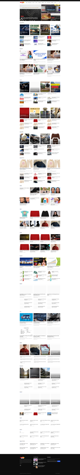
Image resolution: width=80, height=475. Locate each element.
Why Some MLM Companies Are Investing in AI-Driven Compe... (26, 322)
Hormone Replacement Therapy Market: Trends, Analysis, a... (53, 267)
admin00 (34, 74)
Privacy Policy (23, 0)
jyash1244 (42, 354)
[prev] (20, 12)
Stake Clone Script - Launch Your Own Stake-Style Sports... (44, 251)
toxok (20, 143)
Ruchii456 (52, 354)
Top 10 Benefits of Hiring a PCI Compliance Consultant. (26, 336)
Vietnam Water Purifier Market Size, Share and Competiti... (42, 278)
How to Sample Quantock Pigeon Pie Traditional (55, 432)
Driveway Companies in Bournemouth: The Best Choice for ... (35, 376)
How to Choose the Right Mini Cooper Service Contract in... (28, 149)
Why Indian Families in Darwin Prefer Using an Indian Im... (35, 90)
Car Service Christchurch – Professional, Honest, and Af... (27, 153)
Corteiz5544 (39, 174)
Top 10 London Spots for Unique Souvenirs (34, 420)
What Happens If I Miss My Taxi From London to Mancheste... (56, 101)
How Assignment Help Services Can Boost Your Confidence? (26, 59)
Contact (20, 0)
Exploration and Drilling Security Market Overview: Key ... (27, 278)
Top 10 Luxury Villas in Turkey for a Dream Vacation (55, 409)
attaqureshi (39, 384)
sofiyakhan (48, 323)
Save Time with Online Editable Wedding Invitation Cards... (45, 353)
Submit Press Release (32, 0)
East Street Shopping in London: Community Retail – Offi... (34, 448)
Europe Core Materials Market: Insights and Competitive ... (42, 275)
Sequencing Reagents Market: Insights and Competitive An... (56, 278)
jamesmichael (21, 242)
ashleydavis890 (41, 205)
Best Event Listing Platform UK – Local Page (28, 36)
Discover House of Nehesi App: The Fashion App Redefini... (45, 19)
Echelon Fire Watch (43, 402)
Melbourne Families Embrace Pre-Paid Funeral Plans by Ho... (56, 40)
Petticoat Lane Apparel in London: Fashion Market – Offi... (24, 448)
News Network (28, 0)
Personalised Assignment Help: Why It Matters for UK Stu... (39, 73)
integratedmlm (21, 323)
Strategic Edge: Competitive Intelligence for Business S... (24, 188)
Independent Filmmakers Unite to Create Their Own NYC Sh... (41, 40)
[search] (59, 2)
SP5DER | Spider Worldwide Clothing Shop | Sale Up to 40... (56, 119)
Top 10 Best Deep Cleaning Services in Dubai (28, 413)
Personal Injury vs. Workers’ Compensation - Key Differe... (23, 227)
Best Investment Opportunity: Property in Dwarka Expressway (55, 376)
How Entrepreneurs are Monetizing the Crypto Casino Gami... (55, 241)
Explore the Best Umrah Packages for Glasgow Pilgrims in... (56, 97)
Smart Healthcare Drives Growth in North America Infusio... (54, 356)
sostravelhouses (42, 91)
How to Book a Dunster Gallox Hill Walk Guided (45, 432)
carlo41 (20, 74)
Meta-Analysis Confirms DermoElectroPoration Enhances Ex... (42, 43)
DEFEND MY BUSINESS (22, 337)
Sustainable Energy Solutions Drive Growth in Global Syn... (54, 361)
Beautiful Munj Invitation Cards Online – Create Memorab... (42, 405)
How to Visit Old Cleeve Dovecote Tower (24, 436)
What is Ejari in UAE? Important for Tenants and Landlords (28, 383)
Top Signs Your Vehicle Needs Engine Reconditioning (42, 145)
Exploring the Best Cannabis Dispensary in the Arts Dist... (55, 413)
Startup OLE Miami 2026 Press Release (56, 36)
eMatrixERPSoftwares (49, 337)
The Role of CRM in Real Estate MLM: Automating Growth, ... (39, 322)
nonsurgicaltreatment (53, 195)
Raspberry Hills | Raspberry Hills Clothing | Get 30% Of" (54, 251)
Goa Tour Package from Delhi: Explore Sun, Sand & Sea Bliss (42, 93)
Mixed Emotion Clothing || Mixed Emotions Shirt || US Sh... (41, 306)
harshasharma (25, 272)
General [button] (52, 2)
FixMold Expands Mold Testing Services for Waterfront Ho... (27, 40)
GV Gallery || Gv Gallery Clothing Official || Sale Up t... (41, 180)
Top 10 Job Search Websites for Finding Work (45, 420)
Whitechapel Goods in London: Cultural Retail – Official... (55, 448)
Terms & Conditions (58, 473)
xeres (47, 74)
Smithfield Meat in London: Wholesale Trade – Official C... (44, 444)
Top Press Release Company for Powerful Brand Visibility (55, 43)
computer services (33, 402)
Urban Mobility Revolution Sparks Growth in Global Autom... (54, 353)
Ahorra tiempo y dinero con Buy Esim (28, 93)
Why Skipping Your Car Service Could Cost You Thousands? (39, 149)
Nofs (51, 143)
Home (26, 2)
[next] (40, 12)
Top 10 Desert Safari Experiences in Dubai (28, 101)
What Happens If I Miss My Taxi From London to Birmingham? (42, 101)
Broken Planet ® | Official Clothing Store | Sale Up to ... (28, 119)
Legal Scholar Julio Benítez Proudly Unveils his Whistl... (55, 19)
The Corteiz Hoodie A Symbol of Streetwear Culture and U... (41, 127)
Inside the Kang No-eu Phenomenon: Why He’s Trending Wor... (28, 177)
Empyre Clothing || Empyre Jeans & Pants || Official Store (42, 123)
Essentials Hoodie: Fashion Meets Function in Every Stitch (44, 217)
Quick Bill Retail (52, 403)
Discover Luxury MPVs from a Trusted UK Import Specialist (34, 142)
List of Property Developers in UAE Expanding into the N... (45, 376)
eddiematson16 (42, 377)
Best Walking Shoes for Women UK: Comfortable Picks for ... (44, 194)
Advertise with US (39, 0)
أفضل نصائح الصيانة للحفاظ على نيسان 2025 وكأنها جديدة (44, 142)
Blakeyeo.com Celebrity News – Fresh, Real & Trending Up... (41, 466)
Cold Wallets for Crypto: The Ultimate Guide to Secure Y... (25, 294)
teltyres (34, 150)
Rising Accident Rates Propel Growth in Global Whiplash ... (40, 356)
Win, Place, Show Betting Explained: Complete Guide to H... (45, 33)
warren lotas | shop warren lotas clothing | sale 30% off (24, 402)
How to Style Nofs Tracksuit (55, 142)
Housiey (52, 384)
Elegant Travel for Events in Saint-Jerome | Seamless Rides (24, 90)
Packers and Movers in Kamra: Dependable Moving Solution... (27, 97)
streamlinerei (25, 384)
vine (20, 91)
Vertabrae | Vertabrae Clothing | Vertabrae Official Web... (23, 217)
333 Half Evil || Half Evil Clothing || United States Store (55, 299)
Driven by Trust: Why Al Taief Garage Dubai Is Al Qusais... (28, 145)
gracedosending (31, 199)
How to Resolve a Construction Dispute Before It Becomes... (35, 227)
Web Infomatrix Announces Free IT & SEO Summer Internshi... (54, 33)
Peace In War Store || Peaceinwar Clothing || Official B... (24, 116)
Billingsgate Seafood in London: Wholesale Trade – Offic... (34, 444)
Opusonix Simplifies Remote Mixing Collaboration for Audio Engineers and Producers (50, 11)
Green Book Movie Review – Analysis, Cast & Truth (34, 33)
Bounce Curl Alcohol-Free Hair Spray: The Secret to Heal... (35, 116)
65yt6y (24, 98)
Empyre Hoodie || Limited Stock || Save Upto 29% (55, 116)
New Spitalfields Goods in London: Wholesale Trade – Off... (55, 444)
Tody (30, 195)
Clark (24, 410)
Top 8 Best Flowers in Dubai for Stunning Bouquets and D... (27, 409)
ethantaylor (21, 189)
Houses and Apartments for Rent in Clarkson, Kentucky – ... (55, 379)
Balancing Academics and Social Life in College (39, 59)
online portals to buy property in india (24, 379)
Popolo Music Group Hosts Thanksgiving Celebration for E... (27, 43)
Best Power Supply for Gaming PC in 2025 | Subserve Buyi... (42, 462)
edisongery (41, 252)
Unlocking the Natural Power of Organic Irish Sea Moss (45, 204)
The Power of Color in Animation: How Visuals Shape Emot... (56, 173)
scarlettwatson (32, 91)
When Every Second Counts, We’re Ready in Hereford (55, 204)
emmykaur (25, 174)
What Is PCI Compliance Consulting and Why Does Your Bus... (39, 336)
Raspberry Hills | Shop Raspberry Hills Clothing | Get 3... (55, 227)
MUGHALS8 (52, 252)
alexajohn (53, 174)
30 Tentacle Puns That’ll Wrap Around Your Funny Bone (42, 173)
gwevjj (20, 403)
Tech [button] (45, 2)
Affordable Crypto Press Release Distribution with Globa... (23, 33)
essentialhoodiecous (40, 272)
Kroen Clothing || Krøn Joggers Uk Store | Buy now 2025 (55, 127)
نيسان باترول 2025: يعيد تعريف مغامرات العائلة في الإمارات (24, 142)
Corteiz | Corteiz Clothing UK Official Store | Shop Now (44, 227)
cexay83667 (25, 94)
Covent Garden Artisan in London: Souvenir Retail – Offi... (24, 444)
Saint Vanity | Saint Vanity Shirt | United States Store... (42, 177)
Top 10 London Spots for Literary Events (34, 424)
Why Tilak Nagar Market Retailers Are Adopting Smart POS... (55, 402)
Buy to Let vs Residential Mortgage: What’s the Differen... (55, 303)
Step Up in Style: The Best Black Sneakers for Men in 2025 (34, 194)
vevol (41, 143)
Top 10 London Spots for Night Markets (55, 424)
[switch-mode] (59, 0)
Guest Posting (36, 0)
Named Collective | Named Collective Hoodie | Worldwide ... (25, 168)
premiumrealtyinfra (22, 377)
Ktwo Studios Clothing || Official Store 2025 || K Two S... (28, 299)
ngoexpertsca (25, 307)
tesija (24, 150)
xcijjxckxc (25, 124)
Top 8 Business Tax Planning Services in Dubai (53, 294)
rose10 (48, 94)
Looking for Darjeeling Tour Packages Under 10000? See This (45, 90)
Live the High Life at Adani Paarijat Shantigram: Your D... (55, 387)
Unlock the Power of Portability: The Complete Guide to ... (52, 322)
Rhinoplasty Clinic (21, 205)
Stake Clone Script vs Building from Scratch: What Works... (34, 251)
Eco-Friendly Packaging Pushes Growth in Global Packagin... (25, 362)
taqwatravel (39, 98)
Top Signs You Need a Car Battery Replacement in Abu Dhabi (55, 153)
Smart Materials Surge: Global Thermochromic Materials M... (40, 359)
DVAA (51, 117)
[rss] (20, 465)
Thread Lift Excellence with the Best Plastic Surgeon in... (55, 194)
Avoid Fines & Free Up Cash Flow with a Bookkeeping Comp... (39, 294)
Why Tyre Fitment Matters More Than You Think (56, 149)
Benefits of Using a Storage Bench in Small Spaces (28, 405)
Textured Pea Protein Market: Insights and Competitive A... (28, 275)
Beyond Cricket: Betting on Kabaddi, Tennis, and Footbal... (39, 267)
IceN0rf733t (42, 403)
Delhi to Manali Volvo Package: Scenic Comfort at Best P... (55, 90)
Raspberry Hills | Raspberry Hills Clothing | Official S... (45, 116)
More (55, 2)
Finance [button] (43, 2)
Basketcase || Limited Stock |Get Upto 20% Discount (53, 168)
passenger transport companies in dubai (52, 93)
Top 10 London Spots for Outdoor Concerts (55, 420)
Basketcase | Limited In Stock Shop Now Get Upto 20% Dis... (40, 168)
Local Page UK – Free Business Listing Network (25, 267)
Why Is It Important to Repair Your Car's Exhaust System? (56, 145)
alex (42, 12)
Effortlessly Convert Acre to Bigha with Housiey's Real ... (56, 383)
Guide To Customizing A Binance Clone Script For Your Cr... (24, 241)
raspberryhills (42, 117)
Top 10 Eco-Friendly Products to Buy (24, 424)
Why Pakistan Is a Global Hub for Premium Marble (41, 383)
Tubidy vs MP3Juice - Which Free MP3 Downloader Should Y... (28, 173)
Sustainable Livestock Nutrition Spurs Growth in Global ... (40, 361)
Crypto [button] (36, 2)
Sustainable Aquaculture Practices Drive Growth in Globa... (25, 356)
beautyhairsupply (32, 117)
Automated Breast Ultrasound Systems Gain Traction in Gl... (53, 359)
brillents (31, 377)
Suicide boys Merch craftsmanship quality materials (41, 271)
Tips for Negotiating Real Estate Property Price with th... (41, 379)
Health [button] (33, 2)
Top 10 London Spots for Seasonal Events (24, 420)
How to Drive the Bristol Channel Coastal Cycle (54, 436)
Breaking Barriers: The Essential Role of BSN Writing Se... (26, 73)
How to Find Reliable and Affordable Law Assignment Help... (53, 73)
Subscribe (59, 461)
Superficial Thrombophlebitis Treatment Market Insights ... (55, 275)
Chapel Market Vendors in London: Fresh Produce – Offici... (44, 448)
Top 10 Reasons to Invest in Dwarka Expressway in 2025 (24, 376)
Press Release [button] (29, 2)
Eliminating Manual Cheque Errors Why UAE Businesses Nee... (53, 336)
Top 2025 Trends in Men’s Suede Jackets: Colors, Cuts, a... (55, 405)
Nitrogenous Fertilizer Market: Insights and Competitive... (28, 271)
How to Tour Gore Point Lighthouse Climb (34, 436)
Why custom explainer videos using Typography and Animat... (42, 459)
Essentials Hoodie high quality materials (55, 271)
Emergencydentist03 (52, 205)
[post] (30, 13)
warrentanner (53, 150)
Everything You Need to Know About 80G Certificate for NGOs (28, 306)
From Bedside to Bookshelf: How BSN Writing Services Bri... (53, 59)
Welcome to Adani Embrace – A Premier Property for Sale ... (42, 387)
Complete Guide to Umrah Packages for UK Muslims (42, 97)
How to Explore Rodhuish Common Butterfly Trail (34, 432)
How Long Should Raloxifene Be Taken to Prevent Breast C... (34, 198)
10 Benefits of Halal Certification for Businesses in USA (42, 409)
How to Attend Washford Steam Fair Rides (44, 436)
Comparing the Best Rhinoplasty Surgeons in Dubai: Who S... (24, 204)
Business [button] (39, 2)
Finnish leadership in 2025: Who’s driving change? (55, 217)
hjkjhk (38, 463)
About (25, 0)
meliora (31, 403)
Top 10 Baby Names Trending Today (44, 424)
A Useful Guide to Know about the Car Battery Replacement (42, 153)
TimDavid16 (52, 242)
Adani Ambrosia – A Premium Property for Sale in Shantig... (28, 387)
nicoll (20, 380)
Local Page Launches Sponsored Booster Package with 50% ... (41, 36)
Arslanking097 (21, 117)
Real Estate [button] (48, 2)
